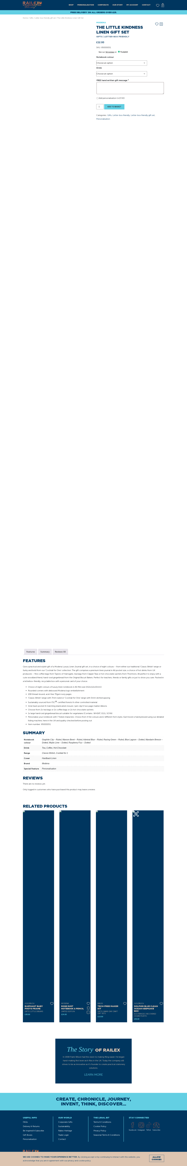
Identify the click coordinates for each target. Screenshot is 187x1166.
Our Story (117, 5)
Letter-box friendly (121, 115)
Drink (99, 68)
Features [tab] (30, 652)
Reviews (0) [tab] (60, 652)
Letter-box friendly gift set (45, 18)
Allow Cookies (156, 1158)
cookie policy (84, 1160)
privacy (71, 1160)
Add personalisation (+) (112, 98)
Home (25, 18)
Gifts (31, 18)
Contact (146, 5)
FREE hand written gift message (113, 80)
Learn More (93, 1074)
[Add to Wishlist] (156, 23)
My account (132, 5)
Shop (71, 5)
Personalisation (85, 5)
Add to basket (114, 107)
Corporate (103, 5)
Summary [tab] (44, 652)
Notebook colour (105, 57)
